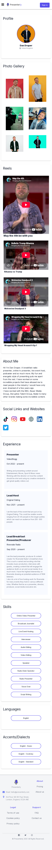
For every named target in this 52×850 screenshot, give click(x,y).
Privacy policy (13, 823)
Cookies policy (13, 818)
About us (40, 792)
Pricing (40, 786)
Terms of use (13, 813)
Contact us (37, 818)
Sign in (45, 5)
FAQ (37, 813)
